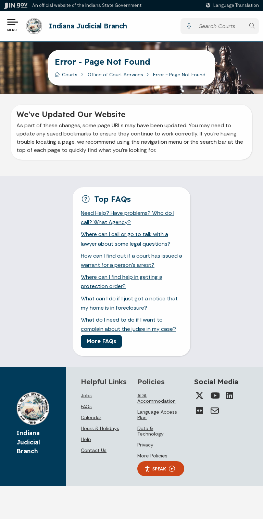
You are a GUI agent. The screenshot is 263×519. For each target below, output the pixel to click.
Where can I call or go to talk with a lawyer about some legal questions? (126, 239)
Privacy (145, 445)
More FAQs (101, 341)
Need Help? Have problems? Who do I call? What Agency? (127, 217)
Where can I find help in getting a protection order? (121, 281)
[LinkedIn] (229, 395)
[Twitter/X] (199, 395)
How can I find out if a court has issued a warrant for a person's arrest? (131, 260)
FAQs (86, 406)
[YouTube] (214, 395)
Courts (69, 75)
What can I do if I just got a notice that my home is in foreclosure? (129, 303)
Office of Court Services (115, 75)
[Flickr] (199, 410)
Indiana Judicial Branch (88, 26)
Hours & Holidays (100, 428)
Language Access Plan (157, 414)
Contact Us (94, 450)
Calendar (91, 417)
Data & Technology (150, 431)
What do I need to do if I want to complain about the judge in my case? (128, 324)
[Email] (214, 410)
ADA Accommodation (156, 398)
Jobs (86, 395)
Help (86, 439)
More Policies (152, 456)
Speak (159, 469)
